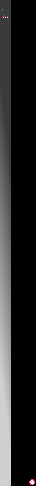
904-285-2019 (6, 14)
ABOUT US (3, 8)
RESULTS (2, 10)
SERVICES (3, 9)
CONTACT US (3, 12)
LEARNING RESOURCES (5, 11)
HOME (2, 7)
